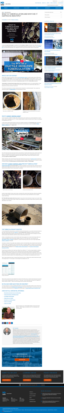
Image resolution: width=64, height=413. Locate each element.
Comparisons (47, 37)
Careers (48, 2)
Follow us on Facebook (8, 301)
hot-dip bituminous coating (22, 77)
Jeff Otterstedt (47, 36)
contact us (16, 232)
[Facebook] (58, 1)
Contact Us (44, 2)
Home (3, 12)
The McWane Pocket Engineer (9, 296)
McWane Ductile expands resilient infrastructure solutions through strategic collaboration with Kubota (51, 394)
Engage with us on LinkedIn (8, 298)
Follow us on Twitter (7, 303)
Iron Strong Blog (38, 2)
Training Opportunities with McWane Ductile (11, 294)
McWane (39, 384)
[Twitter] (59, 1)
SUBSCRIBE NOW (22, 359)
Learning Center (32, 393)
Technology (53, 54)
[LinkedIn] (61, 1)
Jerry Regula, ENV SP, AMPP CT (49, 86)
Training (56, 54)
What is (53, 37)
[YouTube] (62, 1)
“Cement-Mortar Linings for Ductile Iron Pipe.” (33, 288)
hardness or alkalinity (5, 240)
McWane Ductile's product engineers (22, 246)
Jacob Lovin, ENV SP (48, 53)
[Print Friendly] (12, 323)
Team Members (61, 2)
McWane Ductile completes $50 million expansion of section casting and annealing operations (50, 402)
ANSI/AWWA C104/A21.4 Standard (7, 239)
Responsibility (32, 399)
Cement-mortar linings (6, 165)
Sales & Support (32, 395)
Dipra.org (16, 288)
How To (46, 87)
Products (13, 19)
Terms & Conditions (53, 2)
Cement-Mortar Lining (13, 116)
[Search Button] (62, 5)
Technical (16, 19)
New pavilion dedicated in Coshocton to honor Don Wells (51, 398)
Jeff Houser (5, 19)
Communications (32, 401)
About (30, 397)
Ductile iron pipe (33, 158)
